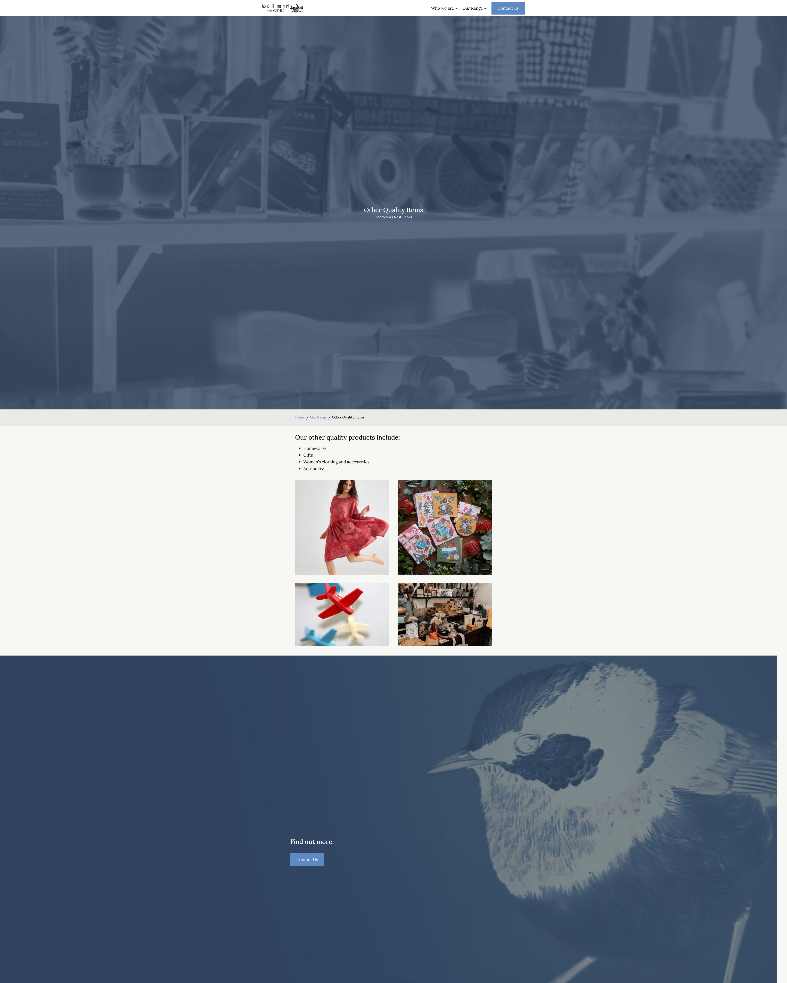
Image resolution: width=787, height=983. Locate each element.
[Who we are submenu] (456, 8)
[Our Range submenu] (485, 8)
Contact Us (310, 861)
